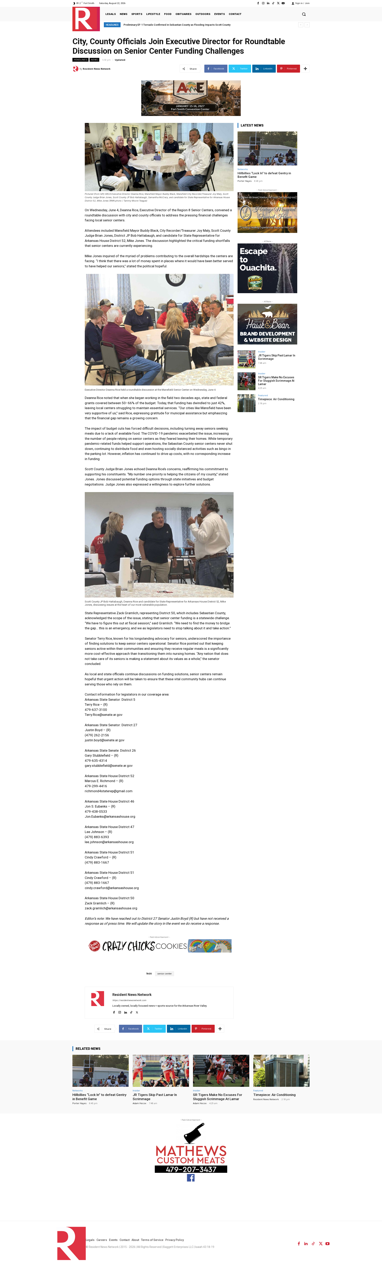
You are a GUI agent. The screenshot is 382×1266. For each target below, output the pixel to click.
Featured (263, 395)
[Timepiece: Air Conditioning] (246, 403)
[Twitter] (278, 3)
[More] (305, 69)
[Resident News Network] (86, 18)
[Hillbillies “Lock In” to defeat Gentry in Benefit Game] (267, 148)
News (94, 59)
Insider (261, 351)
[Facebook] (258, 3)
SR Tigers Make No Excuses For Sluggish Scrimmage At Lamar (276, 381)
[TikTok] (273, 3)
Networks (243, 169)
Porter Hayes (244, 180)
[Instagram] (263, 3)
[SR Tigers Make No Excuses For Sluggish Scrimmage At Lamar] (246, 381)
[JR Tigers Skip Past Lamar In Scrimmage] (246, 359)
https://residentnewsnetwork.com (129, 1000)
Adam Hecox (139, 1103)
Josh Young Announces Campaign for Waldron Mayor (155, 24)
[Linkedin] (268, 3)
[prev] (300, 24)
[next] (307, 24)
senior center (164, 973)
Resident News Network (96, 68)
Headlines (80, 59)
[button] (304, 14)
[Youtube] (283, 3)
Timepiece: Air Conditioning (276, 399)
